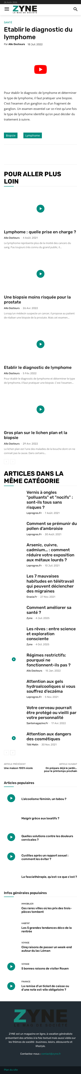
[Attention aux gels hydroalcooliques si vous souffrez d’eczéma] (14, 685)
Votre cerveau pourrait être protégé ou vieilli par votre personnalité (51, 712)
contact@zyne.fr (51, 1053)
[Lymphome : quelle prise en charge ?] (40, 208)
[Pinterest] (38, 154)
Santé (8, 22)
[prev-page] (6, 461)
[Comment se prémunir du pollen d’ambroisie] (14, 528)
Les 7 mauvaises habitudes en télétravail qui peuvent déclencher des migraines (50, 584)
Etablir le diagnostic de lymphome (38, 367)
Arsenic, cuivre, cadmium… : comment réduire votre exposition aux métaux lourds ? (50, 552)
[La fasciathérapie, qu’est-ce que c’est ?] (11, 876)
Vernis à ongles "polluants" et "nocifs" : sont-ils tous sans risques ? (50, 500)
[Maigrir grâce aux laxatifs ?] (11, 817)
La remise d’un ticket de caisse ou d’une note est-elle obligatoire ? (45, 987)
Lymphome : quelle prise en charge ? (40, 231)
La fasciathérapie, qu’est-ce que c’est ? (49, 877)
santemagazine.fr (37, 723)
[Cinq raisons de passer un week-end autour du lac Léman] (11, 947)
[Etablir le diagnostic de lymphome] (40, 344)
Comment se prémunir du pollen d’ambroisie (52, 526)
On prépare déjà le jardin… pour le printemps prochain (60, 770)
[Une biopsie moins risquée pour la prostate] (40, 274)
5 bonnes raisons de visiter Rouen (45, 968)
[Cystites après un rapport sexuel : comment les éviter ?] (11, 856)
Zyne (29, 618)
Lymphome (32, 135)
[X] (29, 154)
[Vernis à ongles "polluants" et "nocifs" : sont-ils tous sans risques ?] (14, 496)
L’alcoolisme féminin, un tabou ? (43, 799)
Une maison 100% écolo (18, 768)
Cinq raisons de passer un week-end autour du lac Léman (46, 948)
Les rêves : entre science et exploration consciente (51, 633)
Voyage (25, 943)
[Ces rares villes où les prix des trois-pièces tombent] (11, 908)
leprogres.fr (34, 513)
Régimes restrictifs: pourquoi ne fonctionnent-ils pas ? (49, 660)
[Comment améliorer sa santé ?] (14, 612)
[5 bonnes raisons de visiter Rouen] (11, 966)
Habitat (25, 923)
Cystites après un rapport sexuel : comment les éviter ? (44, 857)
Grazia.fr (32, 596)
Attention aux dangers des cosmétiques (49, 736)
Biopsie (11, 135)
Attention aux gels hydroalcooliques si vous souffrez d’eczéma (51, 686)
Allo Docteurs (16, 44)
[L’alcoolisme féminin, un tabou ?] (11, 798)
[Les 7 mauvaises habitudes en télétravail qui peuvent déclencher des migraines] (14, 580)
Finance (25, 982)
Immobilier (27, 904)
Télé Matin (32, 744)
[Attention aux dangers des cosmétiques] (14, 738)
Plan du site (11, 1069)
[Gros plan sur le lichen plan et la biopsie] (40, 409)
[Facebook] (20, 154)
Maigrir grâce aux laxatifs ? (40, 818)
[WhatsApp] (47, 154)
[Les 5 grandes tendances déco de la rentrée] (11, 927)
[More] (56, 154)
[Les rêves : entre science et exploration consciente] (14, 633)
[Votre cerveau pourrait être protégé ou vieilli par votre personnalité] (14, 712)
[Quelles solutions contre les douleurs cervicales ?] (11, 837)
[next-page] (12, 752)
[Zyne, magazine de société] (25, 10)
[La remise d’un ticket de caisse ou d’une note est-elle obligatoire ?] (11, 986)
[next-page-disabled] (12, 461)
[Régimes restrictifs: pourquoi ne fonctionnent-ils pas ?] (14, 659)
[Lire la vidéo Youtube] (40, 69)
